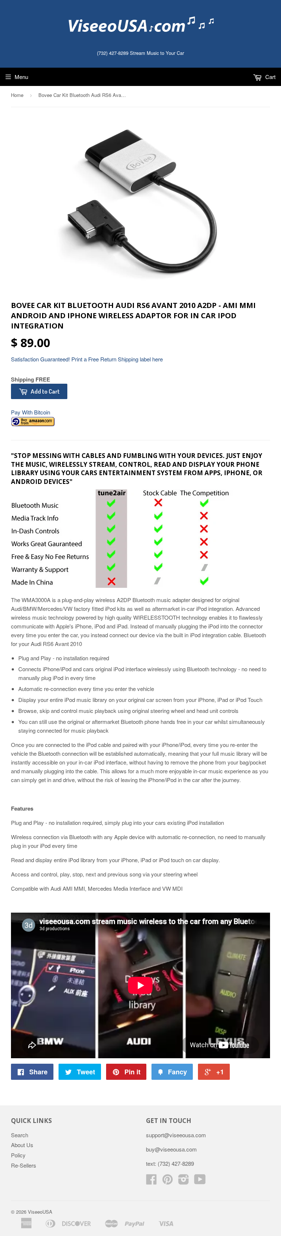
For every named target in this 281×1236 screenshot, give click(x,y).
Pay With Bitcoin (30, 412)
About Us (22, 1145)
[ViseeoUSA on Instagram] (183, 1181)
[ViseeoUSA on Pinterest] (167, 1181)
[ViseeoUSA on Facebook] (151, 1181)
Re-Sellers (23, 1165)
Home (17, 94)
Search (19, 1135)
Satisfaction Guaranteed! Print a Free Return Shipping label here (87, 359)
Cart (270, 76)
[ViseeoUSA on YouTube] (200, 1181)
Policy (18, 1155)
